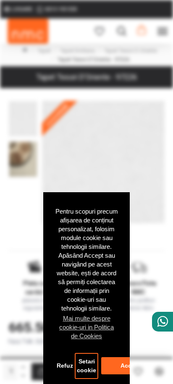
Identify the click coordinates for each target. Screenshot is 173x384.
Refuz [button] (65, 366)
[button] (23, 103)
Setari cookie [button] (86, 366)
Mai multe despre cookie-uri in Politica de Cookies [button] (86, 327)
